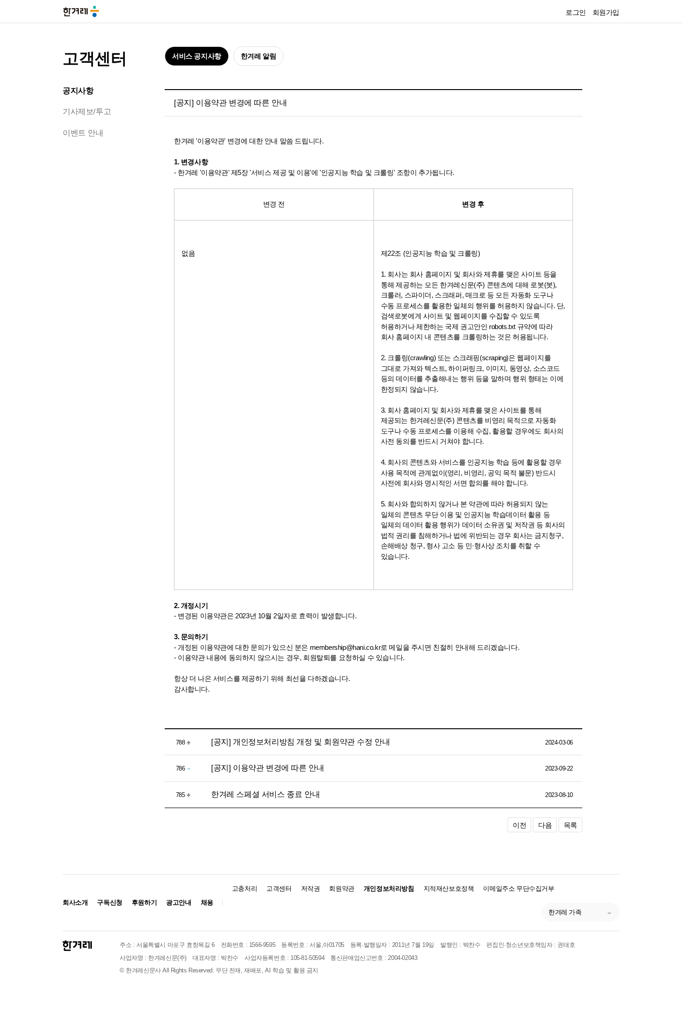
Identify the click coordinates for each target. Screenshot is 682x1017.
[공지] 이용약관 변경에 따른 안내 (267, 768)
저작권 (310, 888)
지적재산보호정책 (449, 888)
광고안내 (178, 902)
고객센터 (95, 58)
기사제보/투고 (87, 111)
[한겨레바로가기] (81, 11)
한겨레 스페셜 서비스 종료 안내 (265, 794)
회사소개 (75, 902)
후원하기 (144, 902)
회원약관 (341, 888)
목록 (570, 825)
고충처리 (244, 888)
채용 (207, 902)
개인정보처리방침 (389, 888)
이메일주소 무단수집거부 (518, 888)
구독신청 (109, 902)
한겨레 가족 (565, 912)
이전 (519, 825)
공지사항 (78, 90)
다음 (545, 825)
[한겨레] (77, 945)
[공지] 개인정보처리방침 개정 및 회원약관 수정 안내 (300, 742)
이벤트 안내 (83, 133)
